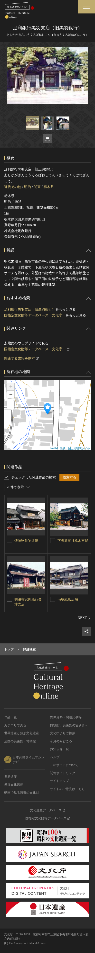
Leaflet (54, 448)
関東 (37, 187)
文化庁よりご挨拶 (62, 733)
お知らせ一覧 (59, 749)
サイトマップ (59, 781)
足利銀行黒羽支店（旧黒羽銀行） (29, 309)
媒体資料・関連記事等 (66, 717)
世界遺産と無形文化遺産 (21, 733)
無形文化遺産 (13, 784)
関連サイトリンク (62, 773)
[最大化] (10, 405)
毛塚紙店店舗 (67, 599)
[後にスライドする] (84, 617)
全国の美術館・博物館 (20, 741)
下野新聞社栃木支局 (72, 541)
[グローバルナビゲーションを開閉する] (86, 6)
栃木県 (49, 187)
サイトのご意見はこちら (67, 789)
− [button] (10, 394)
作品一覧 (10, 717)
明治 (27, 187)
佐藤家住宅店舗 (26, 540)
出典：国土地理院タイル (75, 448)
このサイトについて (64, 765)
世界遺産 (10, 777)
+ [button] (10, 387)
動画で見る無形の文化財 (21, 792)
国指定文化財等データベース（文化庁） (35, 315)
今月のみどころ (61, 741)
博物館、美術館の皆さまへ (69, 725)
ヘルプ (54, 757)
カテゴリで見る (15, 725)
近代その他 (12, 187)
